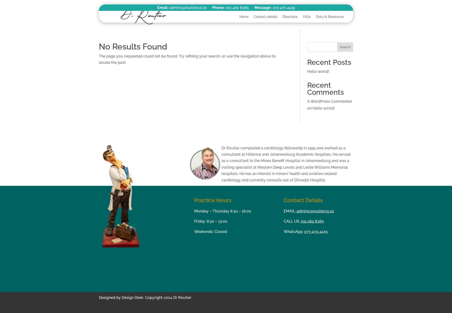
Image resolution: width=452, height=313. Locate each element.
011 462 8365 (312, 221)
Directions (290, 17)
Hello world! (318, 71)
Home (244, 17)
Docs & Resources (330, 17)
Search (345, 47)
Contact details (265, 17)
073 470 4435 (284, 7)
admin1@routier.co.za (315, 211)
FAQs (307, 17)
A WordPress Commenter (329, 101)
